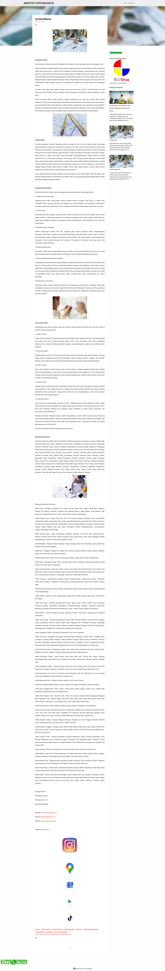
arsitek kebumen (46, 929)
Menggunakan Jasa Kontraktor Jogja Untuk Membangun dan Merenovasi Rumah (119, 108)
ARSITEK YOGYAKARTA (39, 3)
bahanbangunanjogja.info (48, 821)
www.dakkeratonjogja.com (49, 812)
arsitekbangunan (58, 929)
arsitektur (79, 929)
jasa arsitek (49, 932)
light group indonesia (61, 932)
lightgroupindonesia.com (48, 817)
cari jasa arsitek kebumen (91, 929)
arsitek (38, 929)
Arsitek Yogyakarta (114, 169)
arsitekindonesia (69, 929)
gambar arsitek (40, 932)
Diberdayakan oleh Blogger (83, 968)
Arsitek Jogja (113, 140)
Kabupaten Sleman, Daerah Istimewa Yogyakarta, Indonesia (55, 934)
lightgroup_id (46, 829)
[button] (36, 25)
